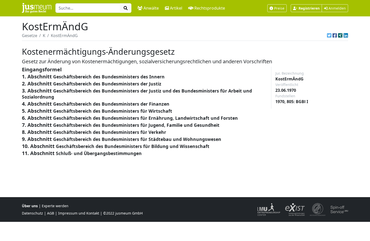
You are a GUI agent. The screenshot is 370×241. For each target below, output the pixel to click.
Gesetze (29, 35)
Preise (279, 8)
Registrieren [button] (309, 8)
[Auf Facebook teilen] (334, 36)
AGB (50, 213)
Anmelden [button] (336, 8)
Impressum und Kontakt (78, 213)
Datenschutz (32, 213)
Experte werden (55, 205)
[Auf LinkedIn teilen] (346, 36)
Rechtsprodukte (209, 8)
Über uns (30, 205)
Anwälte (151, 8)
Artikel (176, 8)
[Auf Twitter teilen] (329, 36)
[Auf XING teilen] (340, 36)
